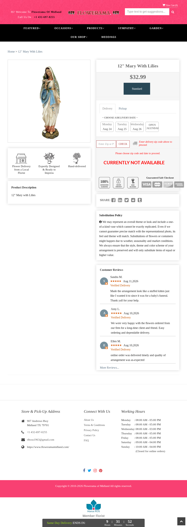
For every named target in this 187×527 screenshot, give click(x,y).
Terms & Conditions (94, 425)
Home (11, 51)
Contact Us (89, 435)
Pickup (123, 108)
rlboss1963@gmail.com (40, 439)
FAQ (86, 440)
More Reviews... (109, 367)
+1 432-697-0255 (37, 432)
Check (123, 144)
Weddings (108, 36)
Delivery (107, 108)
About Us (89, 420)
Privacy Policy (91, 430)
